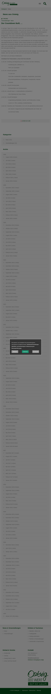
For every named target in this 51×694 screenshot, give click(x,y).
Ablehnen (15, 351)
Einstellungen (36, 351)
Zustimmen (25, 351)
